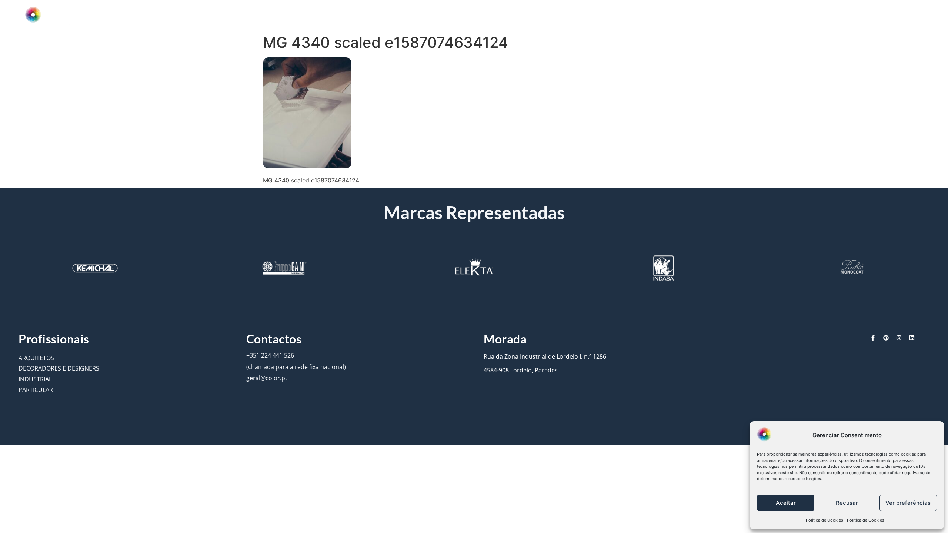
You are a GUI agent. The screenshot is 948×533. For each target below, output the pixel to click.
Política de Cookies (824, 520)
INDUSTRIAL (35, 379)
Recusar (847, 502)
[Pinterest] (886, 338)
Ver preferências (908, 502)
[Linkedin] (912, 338)
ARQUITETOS (36, 358)
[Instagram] (899, 338)
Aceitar (786, 502)
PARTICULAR (36, 390)
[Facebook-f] (873, 338)
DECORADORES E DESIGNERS (59, 368)
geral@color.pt (266, 378)
